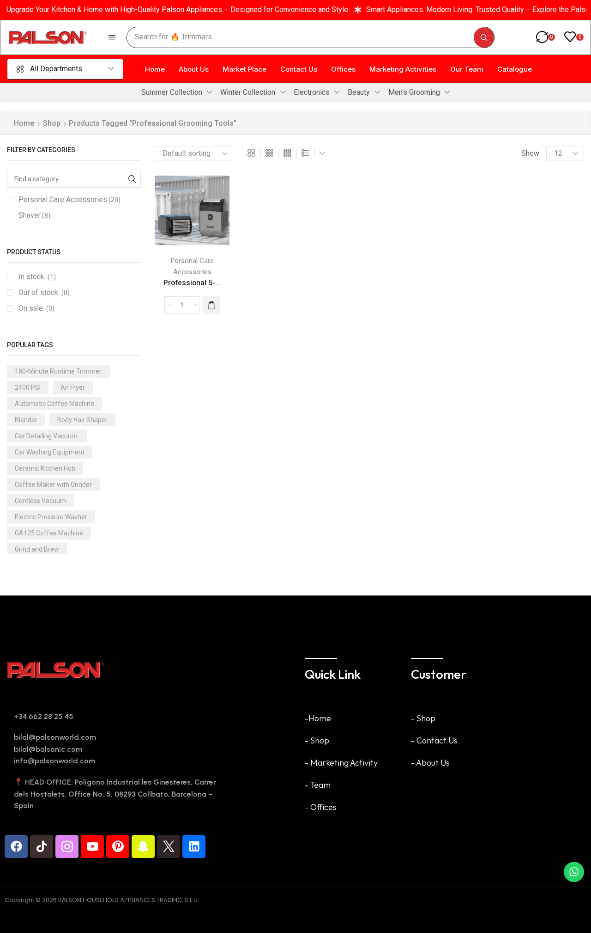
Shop (51, 123)
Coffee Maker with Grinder (53, 484)
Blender (26, 420)
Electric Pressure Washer (51, 517)
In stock (37, 276)
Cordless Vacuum (40, 500)
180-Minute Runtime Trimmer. (59, 371)
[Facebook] (16, 846)
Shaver (34, 215)
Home (24, 123)
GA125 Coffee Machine (49, 533)
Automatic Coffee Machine (54, 403)
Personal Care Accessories (69, 199)
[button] (112, 37)
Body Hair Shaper (82, 420)
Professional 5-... (192, 282)
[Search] (484, 37)
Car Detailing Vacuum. (47, 436)
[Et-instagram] (66, 846)
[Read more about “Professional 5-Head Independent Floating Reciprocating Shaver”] (211, 305)
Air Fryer (72, 387)
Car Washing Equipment (49, 452)
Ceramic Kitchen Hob (45, 468)
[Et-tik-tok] (41, 846)
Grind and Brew (37, 549)
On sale (36, 308)
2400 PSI (28, 387)
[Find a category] (131, 178)
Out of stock (44, 292)
